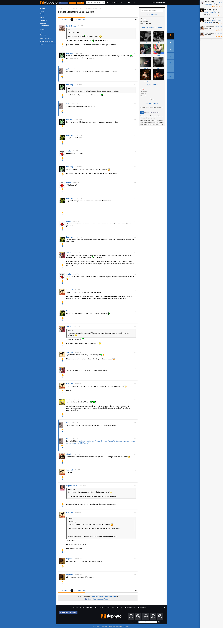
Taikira (206, 1)
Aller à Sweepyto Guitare (158, 2)
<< (59, 19)
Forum (42, 29)
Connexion (64, 2)
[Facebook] (131, 616)
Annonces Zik (142, 607)
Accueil (42, 8)
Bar (41, 32)
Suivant (78, 19)
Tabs (151, 112)
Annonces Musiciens (47, 41)
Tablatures (43, 20)
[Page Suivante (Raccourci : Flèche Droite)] (170, 43)
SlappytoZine (44, 26)
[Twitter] (138, 616)
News (42, 11)
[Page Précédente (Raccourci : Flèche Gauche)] (170, 49)
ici (67, 276)
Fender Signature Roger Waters (93, 8)
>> (84, 19)
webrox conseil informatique (115, 626)
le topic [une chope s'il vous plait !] (212, 11)
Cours (42, 18)
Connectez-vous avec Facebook (99, 599)
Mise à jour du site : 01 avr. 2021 (100, 626)
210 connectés (132, 2)
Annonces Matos (45, 39)
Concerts (43, 35)
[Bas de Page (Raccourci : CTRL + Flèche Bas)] (170, 76)
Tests (42, 14)
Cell (205, 27)
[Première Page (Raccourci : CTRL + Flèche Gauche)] (170, 63)
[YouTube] (145, 616)
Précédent (65, 19)
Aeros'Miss (207, 9)
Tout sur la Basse (76, 8)
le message (218, 27)
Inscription (80, 2)
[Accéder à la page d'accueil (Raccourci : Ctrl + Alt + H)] (49, 3)
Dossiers (43, 23)
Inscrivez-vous (97, 597)
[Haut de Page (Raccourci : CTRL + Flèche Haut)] (170, 69)
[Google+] (153, 616)
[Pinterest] (160, 616)
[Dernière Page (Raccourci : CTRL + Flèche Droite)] (170, 56)
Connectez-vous (110, 597)
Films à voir (126, 626)
